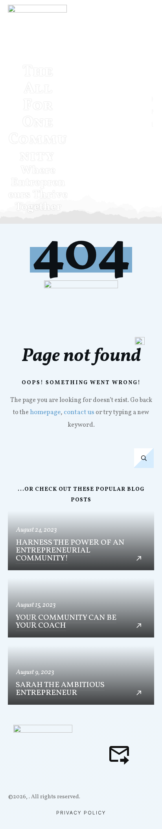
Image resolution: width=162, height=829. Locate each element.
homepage (45, 412)
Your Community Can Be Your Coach (81, 607)
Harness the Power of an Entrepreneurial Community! (81, 540)
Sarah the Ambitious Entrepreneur (81, 675)
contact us (79, 412)
